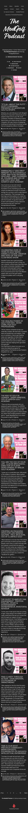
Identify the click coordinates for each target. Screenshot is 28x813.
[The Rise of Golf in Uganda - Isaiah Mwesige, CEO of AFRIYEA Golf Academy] (14, 379)
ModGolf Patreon (20, 12)
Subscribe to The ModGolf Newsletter (14, 14)
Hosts (22, 6)
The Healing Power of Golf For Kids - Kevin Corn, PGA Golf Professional (12, 324)
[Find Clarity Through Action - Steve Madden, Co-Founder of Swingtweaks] (14, 661)
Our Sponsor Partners (9, 12)
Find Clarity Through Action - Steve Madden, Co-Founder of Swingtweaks (12, 679)
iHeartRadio (11, 67)
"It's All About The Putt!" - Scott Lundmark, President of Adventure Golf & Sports (14, 107)
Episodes (17, 6)
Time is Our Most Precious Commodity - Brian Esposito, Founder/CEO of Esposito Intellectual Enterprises (13, 749)
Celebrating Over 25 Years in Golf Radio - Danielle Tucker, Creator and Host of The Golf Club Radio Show (13, 254)
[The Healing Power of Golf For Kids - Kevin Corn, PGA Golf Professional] (14, 305)
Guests (6, 9)
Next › (26, 793)
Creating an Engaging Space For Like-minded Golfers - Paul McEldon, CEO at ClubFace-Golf (13, 534)
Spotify (19, 67)
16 (20, 793)
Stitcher (15, 70)
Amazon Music (14, 63)
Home (5, 6)
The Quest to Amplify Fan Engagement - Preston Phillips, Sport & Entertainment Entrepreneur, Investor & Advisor (14, 604)
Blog (22, 9)
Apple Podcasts (17, 61)
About (10, 6)
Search (17, 9)
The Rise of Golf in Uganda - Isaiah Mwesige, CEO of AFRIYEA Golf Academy (13, 398)
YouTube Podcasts (14, 65)
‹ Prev (2, 793)
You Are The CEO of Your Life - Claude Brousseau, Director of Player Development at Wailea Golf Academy (13, 466)
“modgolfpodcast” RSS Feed (14, 56)
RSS (9, 61)
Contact (12, 9)
